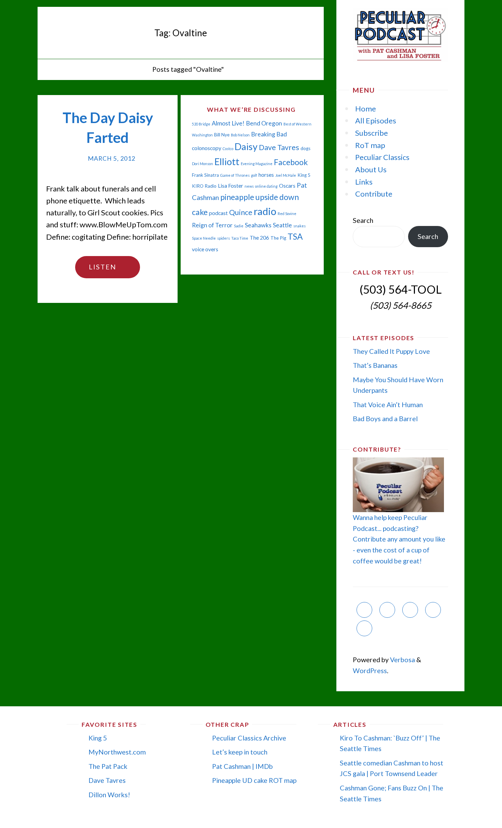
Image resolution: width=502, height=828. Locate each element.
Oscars (287, 186)
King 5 (303, 175)
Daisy (246, 146)
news (249, 186)
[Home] (140, 69)
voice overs (205, 249)
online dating (266, 186)
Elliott (226, 161)
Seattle (282, 225)
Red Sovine (287, 213)
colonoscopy (206, 148)
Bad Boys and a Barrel (385, 418)
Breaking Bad (269, 134)
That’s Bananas (375, 365)
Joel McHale (285, 175)
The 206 (259, 238)
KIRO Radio (204, 186)
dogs (305, 148)
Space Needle (204, 238)
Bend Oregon (264, 123)
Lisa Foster (230, 186)
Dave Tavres (279, 147)
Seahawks (258, 225)
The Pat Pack (107, 766)
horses (266, 175)
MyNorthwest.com (117, 752)
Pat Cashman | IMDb (242, 766)
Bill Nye (221, 134)
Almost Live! (228, 123)
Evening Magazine (257, 163)
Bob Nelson (240, 135)
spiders (223, 238)
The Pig (278, 238)
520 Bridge (201, 124)
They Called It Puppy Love (391, 351)
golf (254, 175)
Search (363, 220)
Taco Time (239, 238)
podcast (218, 213)
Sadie (238, 226)
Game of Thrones (235, 175)
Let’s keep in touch (239, 752)
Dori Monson (202, 163)
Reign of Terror (212, 225)
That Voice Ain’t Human (388, 404)
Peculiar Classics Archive (249, 738)
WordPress (370, 670)
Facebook (291, 162)
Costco (228, 148)
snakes (299, 226)
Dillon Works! (109, 794)
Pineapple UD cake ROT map (254, 780)
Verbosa (402, 659)
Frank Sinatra (205, 175)
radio (265, 211)
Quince (240, 212)
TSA (295, 236)
